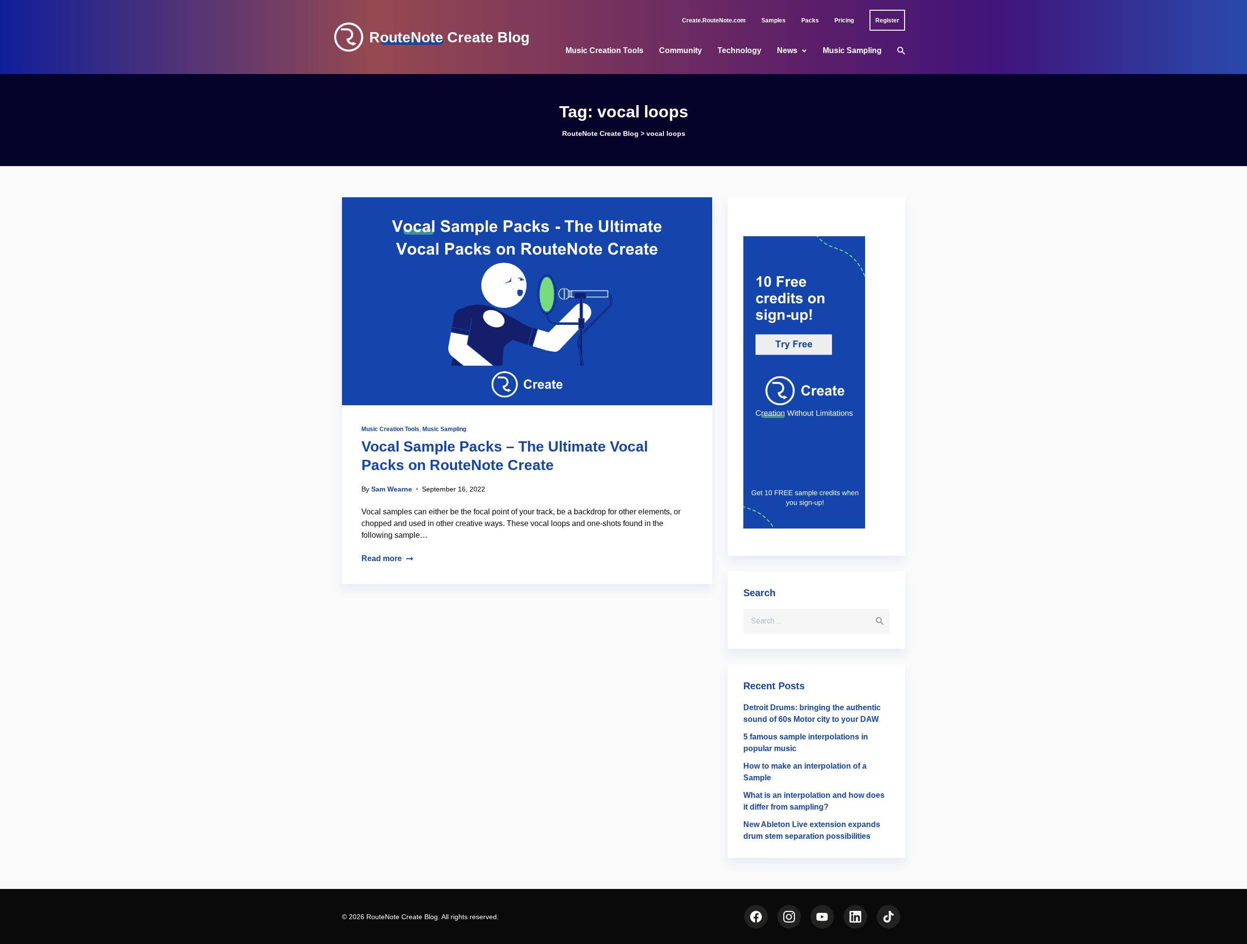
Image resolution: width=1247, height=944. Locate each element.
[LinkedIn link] (855, 916)
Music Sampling (852, 50)
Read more (381, 558)
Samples (773, 20)
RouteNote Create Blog (449, 37)
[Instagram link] (789, 916)
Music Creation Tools (604, 50)
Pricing (844, 20)
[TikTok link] (888, 916)
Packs (810, 20)
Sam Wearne (391, 489)
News (787, 50)
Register (887, 20)
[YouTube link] (822, 916)
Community (680, 50)
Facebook (756, 917)
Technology (739, 50)
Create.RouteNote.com (714, 20)
